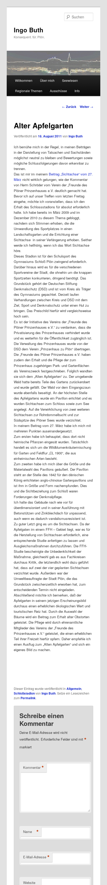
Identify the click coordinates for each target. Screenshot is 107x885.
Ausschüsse (58, 91)
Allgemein (73, 688)
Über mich (47, 80)
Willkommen (23, 80)
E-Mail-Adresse (36, 857)
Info (77, 91)
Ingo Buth (28, 29)
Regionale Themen (28, 91)
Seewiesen (70, 80)
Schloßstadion (24, 693)
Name (31, 832)
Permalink (28, 698)
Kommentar (33, 767)
